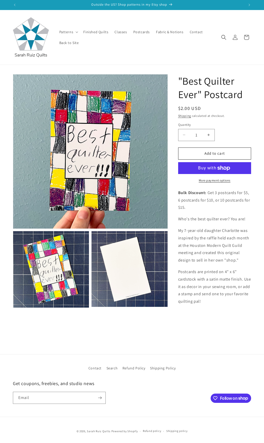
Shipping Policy (163, 368)
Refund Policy (133, 368)
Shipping (184, 116)
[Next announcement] (249, 5)
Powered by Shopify (124, 431)
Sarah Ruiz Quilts (99, 431)
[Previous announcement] (14, 5)
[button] (68, 32)
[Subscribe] (99, 398)
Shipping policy (177, 431)
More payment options (214, 180)
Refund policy (152, 431)
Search (112, 368)
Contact (95, 368)
